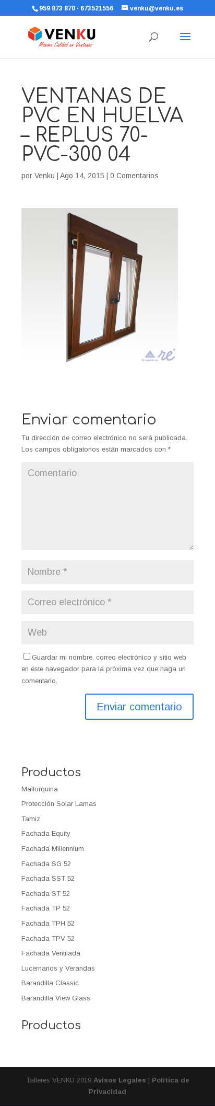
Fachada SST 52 (48, 878)
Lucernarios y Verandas (58, 968)
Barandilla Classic (50, 983)
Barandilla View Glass (55, 998)
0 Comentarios (134, 175)
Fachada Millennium (52, 848)
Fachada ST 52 (45, 893)
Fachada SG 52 (46, 864)
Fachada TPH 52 (48, 923)
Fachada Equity (45, 833)
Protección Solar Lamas (59, 804)
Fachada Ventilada (50, 953)
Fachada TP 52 (45, 908)
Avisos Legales (119, 1080)
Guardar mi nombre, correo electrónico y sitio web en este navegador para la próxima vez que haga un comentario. (103, 668)
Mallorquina (39, 789)
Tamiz (30, 819)
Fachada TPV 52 (48, 938)
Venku (44, 175)
